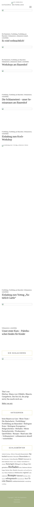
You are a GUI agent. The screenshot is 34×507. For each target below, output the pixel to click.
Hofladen (18, 429)
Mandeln (15, 470)
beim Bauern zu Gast (10, 419)
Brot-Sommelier (5, 459)
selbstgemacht (11, 478)
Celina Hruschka (13, 459)
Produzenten (20, 431)
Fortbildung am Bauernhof (18, 60)
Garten (15, 461)
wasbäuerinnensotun (18, 481)
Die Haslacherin (6, 34)
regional (26, 472)
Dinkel (20, 459)
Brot (29, 456)
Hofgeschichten (8, 429)
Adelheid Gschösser (6, 454)
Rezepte (16, 433)
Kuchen (8, 470)
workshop (4, 484)
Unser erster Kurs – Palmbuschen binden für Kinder (15, 332)
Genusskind (25, 461)
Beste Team (23, 419)
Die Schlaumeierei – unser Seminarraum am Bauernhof (16, 101)
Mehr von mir (7, 403)
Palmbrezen (11, 472)
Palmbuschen (18, 472)
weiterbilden (5, 38)
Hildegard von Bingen (21, 464)
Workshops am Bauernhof (14, 64)
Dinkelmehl (26, 459)
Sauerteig (25, 475)
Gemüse (19, 461)
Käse (11, 470)
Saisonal (20, 476)
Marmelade (20, 470)
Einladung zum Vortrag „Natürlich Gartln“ (16, 296)
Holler (20, 467)
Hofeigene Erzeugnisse (16, 426)
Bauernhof (16, 456)
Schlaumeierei (12, 36)
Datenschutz (17, 502)
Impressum (17, 499)
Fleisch (11, 461)
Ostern (6, 472)
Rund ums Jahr (26, 433)
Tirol (26, 478)
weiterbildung (28, 481)
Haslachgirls (10, 464)
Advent (13, 454)
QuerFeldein (6, 433)
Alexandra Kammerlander (21, 454)
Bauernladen (23, 456)
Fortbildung (14, 34)
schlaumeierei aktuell (22, 36)
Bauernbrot (10, 456)
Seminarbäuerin (20, 478)
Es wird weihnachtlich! (13, 40)
